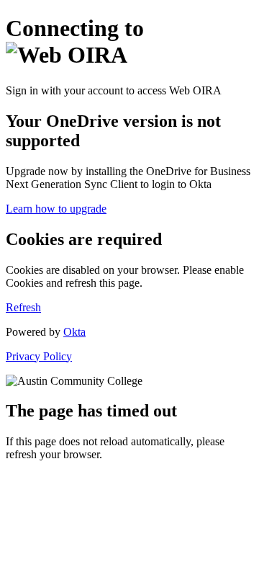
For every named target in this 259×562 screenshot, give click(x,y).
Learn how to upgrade (56, 208)
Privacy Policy (39, 356)
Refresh (23, 307)
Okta (74, 332)
